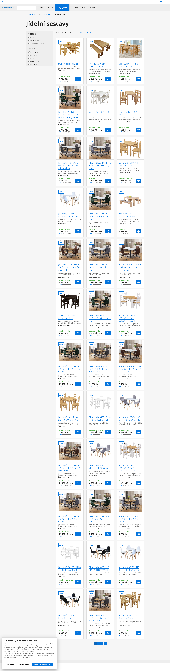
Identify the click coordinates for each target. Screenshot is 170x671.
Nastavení (10, 664)
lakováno (33, 61)
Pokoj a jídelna (62, 7)
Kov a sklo (33, 40)
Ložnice (50, 7)
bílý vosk (32, 55)
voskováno (33, 52)
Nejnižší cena (81, 33)
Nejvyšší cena (91, 33)
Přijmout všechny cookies (42, 664)
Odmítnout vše (24, 664)
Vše (41, 7)
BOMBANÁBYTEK (31, 14)
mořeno (32, 64)
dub (31, 58)
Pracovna (75, 7)
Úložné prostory (88, 7)
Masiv (32, 37)
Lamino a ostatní (35, 43)
